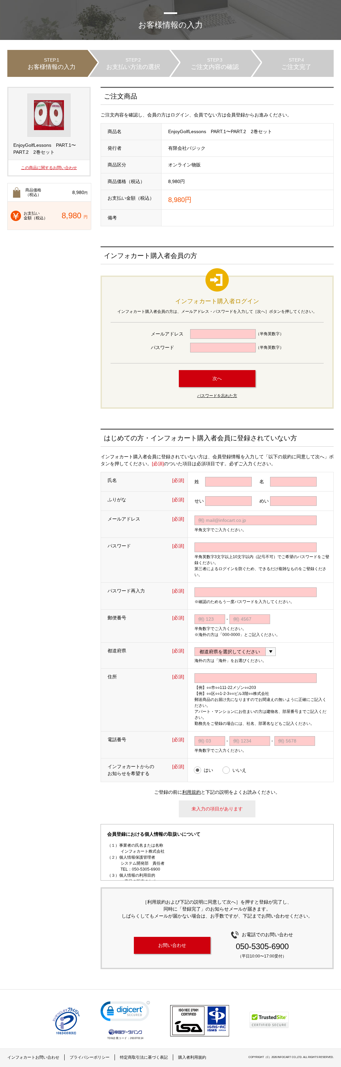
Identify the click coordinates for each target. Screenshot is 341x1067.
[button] (125, 1012)
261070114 (137, 1038)
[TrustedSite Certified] (269, 1020)
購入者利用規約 (192, 1057)
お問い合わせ (172, 945)
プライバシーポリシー (90, 1057)
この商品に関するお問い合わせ (49, 167)
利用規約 (191, 792)
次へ (217, 378)
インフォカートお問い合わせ (33, 1057)
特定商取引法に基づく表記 (144, 1057)
